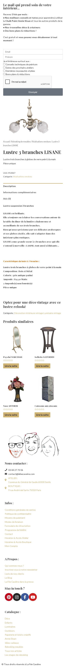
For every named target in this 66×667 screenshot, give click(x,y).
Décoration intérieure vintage (28, 313)
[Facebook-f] (25, 597)
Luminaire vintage (52, 313)
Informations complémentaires (19, 192)
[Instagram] (17, 597)
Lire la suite (11, 366)
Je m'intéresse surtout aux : (16, 61)
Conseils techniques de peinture (21, 64)
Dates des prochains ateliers (20, 67)
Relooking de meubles (21, 141)
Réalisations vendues (41, 141)
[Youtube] (33, 597)
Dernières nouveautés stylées (20, 71)
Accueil (6, 141)
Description (9, 186)
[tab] (33, 186)
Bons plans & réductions (18, 74)
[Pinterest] (9, 597)
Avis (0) (7, 198)
